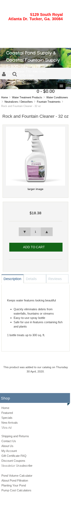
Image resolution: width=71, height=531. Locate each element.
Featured (7, 412)
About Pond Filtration (14, 480)
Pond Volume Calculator (16, 475)
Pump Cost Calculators (16, 490)
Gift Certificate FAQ (13, 455)
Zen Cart (63, 517)
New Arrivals (9, 422)
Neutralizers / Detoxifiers (19, 101)
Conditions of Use (49, 524)
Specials (6, 417)
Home (4, 97)
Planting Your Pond (13, 485)
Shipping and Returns (15, 436)
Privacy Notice (31, 524)
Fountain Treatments (49, 101)
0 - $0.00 (46, 91)
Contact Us (8, 441)
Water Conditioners (57, 97)
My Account (9, 451)
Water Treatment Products (27, 97)
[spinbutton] (35, 231)
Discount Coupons (13, 460)
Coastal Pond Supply (32, 517)
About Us (7, 446)
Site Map (17, 524)
